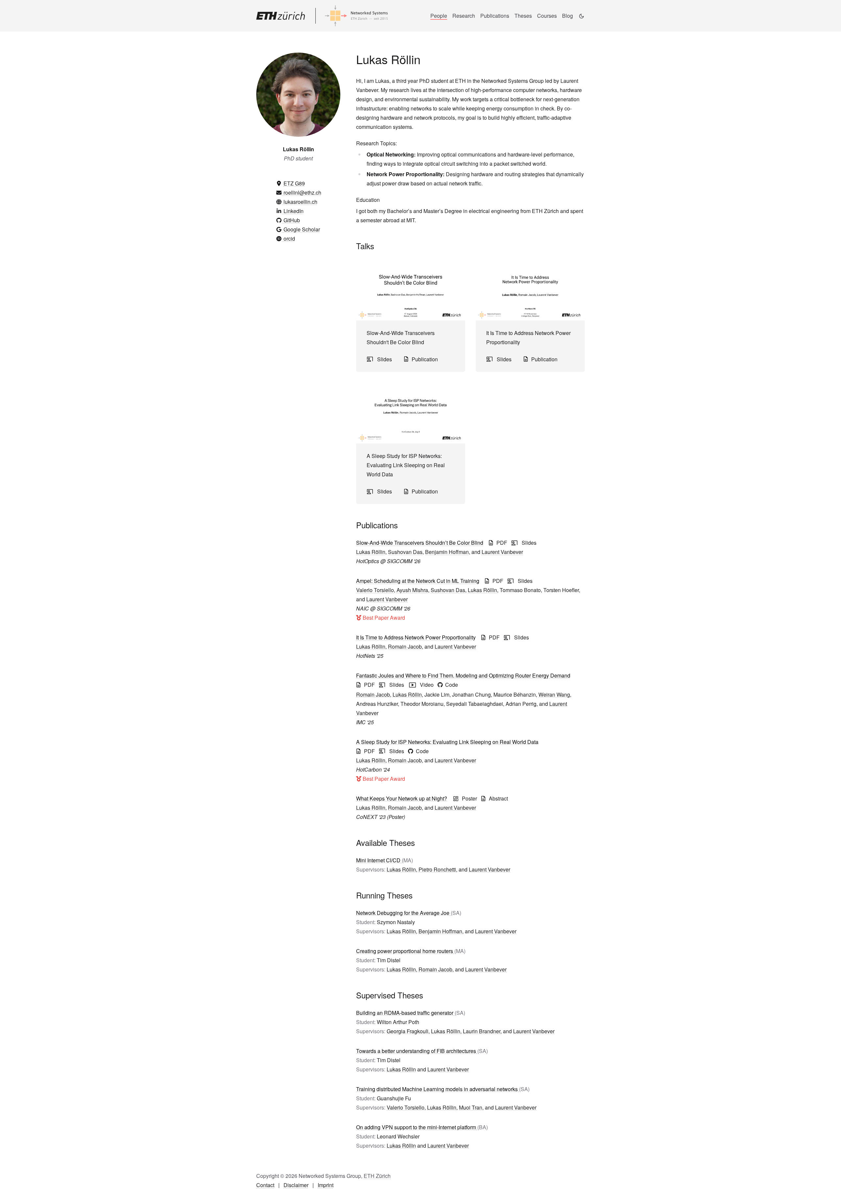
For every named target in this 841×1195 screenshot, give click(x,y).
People (438, 15)
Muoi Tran (470, 1107)
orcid (288, 238)
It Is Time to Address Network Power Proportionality (416, 637)
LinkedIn (293, 211)
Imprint (325, 1185)
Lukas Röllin (370, 552)
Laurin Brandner (481, 1031)
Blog (567, 15)
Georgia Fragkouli (407, 1031)
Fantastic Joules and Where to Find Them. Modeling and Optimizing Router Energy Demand (463, 675)
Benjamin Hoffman (447, 552)
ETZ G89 (294, 183)
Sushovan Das (405, 552)
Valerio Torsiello (375, 590)
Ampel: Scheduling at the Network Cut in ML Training (417, 581)
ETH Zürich (377, 1176)
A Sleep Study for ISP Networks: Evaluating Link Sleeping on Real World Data (447, 742)
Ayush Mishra (412, 590)
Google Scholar (301, 229)
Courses (547, 15)
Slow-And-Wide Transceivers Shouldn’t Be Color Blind (419, 542)
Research (463, 15)
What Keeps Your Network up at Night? (401, 798)
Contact (265, 1185)
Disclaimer (296, 1185)
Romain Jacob (405, 646)
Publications (494, 15)
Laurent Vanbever (502, 552)
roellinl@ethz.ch (301, 192)
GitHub (291, 220)
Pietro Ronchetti (437, 869)
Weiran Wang (554, 694)
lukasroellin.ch (299, 201)
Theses (523, 15)
